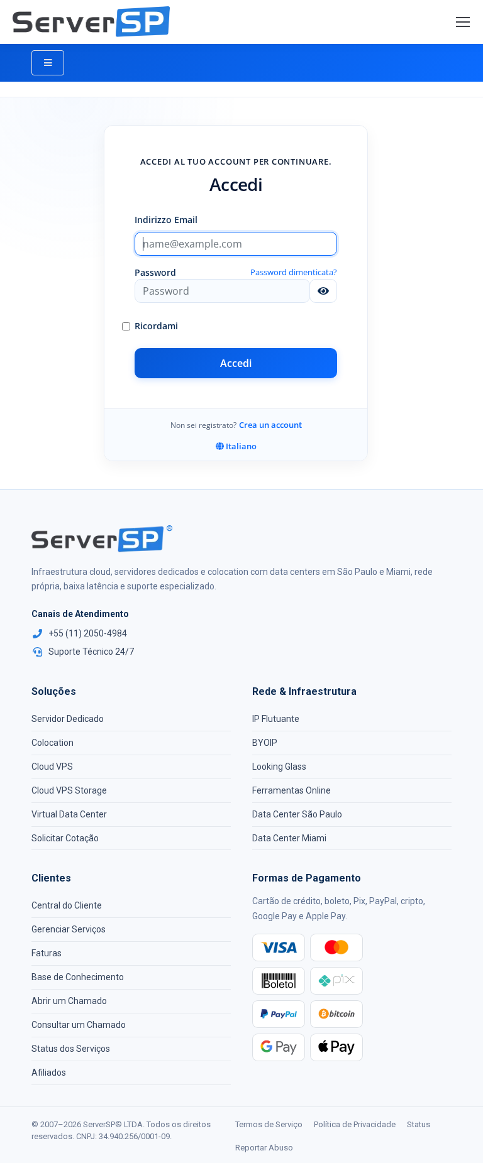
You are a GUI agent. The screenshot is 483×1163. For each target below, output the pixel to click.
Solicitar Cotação (65, 838)
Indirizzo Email (166, 220)
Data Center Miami (289, 838)
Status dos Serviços (70, 1049)
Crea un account (270, 424)
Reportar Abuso (264, 1147)
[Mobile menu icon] (462, 22)
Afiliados (48, 1072)
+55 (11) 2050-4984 (87, 633)
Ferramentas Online (291, 790)
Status (418, 1124)
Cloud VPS (52, 767)
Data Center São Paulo (297, 814)
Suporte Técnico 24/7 (91, 652)
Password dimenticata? (293, 272)
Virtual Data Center (69, 814)
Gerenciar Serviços (68, 929)
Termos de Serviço (269, 1124)
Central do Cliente (66, 905)
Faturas (46, 953)
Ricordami (156, 326)
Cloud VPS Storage (69, 790)
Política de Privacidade (355, 1124)
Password (155, 272)
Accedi (236, 363)
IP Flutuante (275, 719)
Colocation (52, 743)
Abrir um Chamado (69, 1001)
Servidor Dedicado (67, 719)
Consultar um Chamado (78, 1025)
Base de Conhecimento (77, 977)
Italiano (240, 446)
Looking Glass (279, 767)
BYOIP (264, 743)
